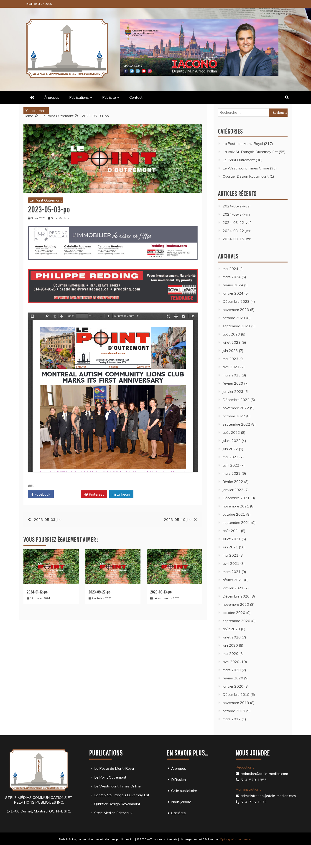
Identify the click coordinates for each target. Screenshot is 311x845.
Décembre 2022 (236, 399)
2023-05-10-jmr (178, 519)
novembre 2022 (236, 408)
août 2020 (231, 629)
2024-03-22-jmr (236, 230)
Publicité (109, 97)
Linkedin (123, 494)
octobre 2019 (234, 711)
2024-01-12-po (37, 592)
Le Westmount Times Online (246, 168)
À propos (51, 97)
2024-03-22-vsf (237, 222)
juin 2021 (230, 547)
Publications (79, 97)
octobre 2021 (234, 514)
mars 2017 (232, 719)
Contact (136, 97)
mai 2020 (230, 653)
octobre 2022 (234, 416)
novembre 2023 (236, 309)
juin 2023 (230, 350)
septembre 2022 (236, 424)
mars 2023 (232, 375)
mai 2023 (230, 358)
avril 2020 (231, 661)
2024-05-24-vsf (237, 206)
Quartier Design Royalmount (246, 176)
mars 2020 (232, 670)
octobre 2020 (234, 612)
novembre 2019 (236, 702)
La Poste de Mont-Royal (243, 143)
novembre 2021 (236, 506)
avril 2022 (231, 465)
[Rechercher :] (253, 112)
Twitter (69, 494)
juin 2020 (230, 645)
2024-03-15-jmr (236, 239)
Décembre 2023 (236, 301)
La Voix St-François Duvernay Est (250, 151)
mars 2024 (232, 277)
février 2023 (233, 383)
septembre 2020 (236, 620)
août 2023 (231, 334)
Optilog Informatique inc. (236, 839)
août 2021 (231, 530)
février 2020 (233, 678)
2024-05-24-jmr (236, 214)
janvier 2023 (233, 391)
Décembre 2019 (236, 694)
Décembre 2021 (236, 498)
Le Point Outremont (46, 200)
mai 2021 (230, 555)
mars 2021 (232, 571)
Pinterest (96, 494)
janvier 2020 (233, 686)
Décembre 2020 (236, 596)
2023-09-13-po (161, 592)
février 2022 (233, 481)
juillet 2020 (232, 637)
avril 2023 (231, 367)
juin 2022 (230, 448)
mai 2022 (230, 457)
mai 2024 (230, 268)
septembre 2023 (236, 326)
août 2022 (231, 432)
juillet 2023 (232, 342)
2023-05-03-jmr (48, 519)
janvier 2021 (233, 588)
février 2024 (233, 285)
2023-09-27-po (100, 592)
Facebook (41, 494)
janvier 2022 (233, 489)
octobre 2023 (234, 317)
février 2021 (233, 580)
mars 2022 (232, 473)
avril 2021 (231, 563)
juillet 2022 (232, 440)
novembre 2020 (236, 604)
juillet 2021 (232, 539)
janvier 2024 (233, 293)
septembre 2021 (236, 522)
